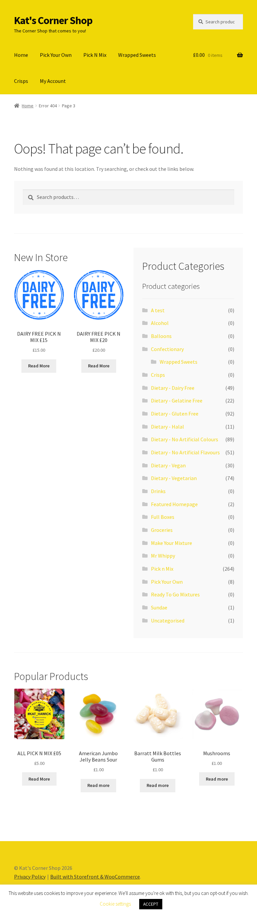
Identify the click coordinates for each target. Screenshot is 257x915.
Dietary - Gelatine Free (176, 400)
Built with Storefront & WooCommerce (95, 876)
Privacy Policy (30, 876)
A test (158, 310)
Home (21, 54)
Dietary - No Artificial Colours (184, 439)
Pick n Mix (162, 568)
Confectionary (167, 349)
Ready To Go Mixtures (175, 594)
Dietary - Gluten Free (174, 413)
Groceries (162, 530)
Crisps (21, 81)
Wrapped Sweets (137, 54)
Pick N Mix (94, 54)
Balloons (161, 336)
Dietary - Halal (167, 426)
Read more (98, 785)
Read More (39, 366)
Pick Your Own (56, 54)
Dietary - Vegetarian (174, 478)
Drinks (158, 491)
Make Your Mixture (171, 543)
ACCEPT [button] (150, 904)
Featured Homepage (174, 504)
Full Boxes (162, 516)
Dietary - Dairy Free (172, 387)
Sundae (159, 607)
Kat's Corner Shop (53, 20)
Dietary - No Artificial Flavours (185, 452)
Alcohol (160, 323)
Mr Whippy (163, 555)
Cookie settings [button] (115, 904)
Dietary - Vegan (168, 465)
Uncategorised (167, 620)
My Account (53, 81)
